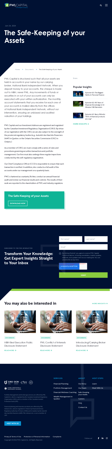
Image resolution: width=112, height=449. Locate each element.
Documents (29, 69)
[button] (106, 5)
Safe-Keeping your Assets (83, 393)
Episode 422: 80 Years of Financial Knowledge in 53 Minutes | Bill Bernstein (94, 104)
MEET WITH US (13, 423)
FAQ (80, 403)
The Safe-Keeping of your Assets (50, 69)
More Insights (80, 124)
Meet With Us (97, 388)
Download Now (17, 203)
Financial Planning (61, 383)
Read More (9, 350)
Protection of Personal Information (37, 436)
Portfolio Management (63, 388)
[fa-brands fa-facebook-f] (98, 438)
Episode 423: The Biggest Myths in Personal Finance (94, 93)
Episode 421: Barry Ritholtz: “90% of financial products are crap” (95, 116)
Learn (94, 383)
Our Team (82, 388)
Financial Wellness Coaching (65, 392)
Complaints (57, 436)
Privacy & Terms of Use (12, 436)
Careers (81, 398)
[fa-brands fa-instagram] (107, 438)
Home (17, 69)
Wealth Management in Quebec (63, 397)
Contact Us (82, 407)
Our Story (82, 383)
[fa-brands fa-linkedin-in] (102, 438)
